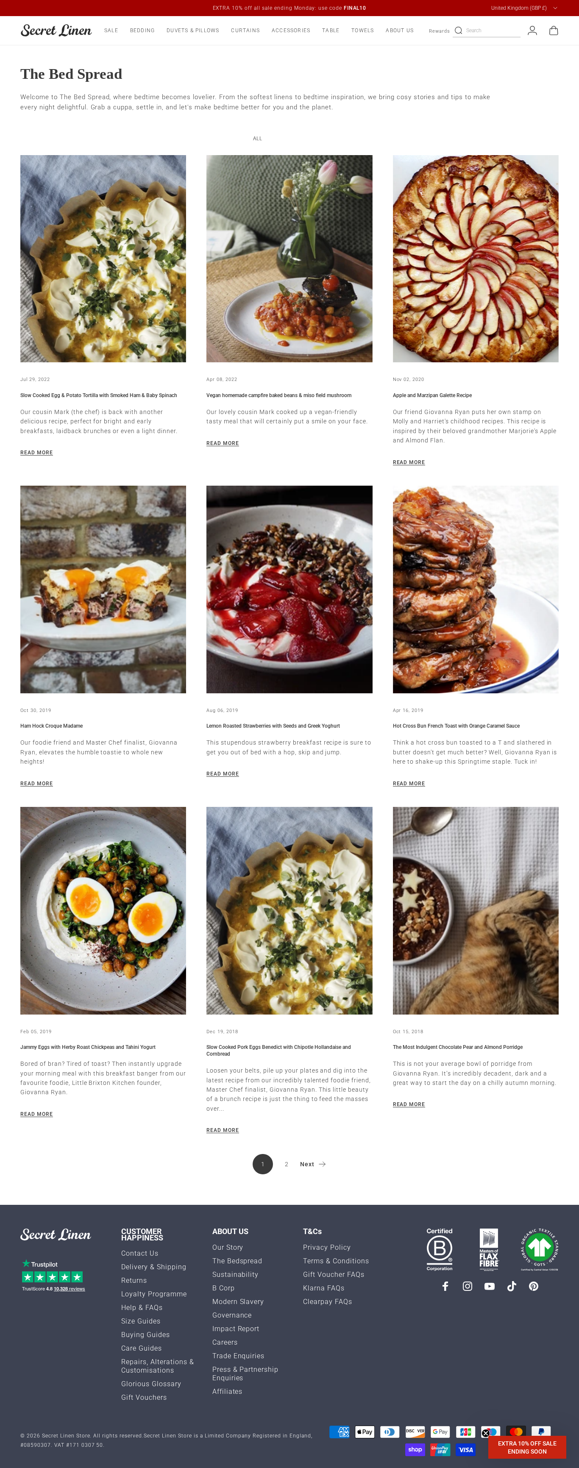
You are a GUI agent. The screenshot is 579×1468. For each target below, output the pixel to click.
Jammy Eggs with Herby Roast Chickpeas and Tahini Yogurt (88, 1047)
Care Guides (141, 1348)
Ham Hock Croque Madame (51, 726)
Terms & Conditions (336, 1261)
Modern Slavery (238, 1302)
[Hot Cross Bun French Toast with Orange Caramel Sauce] (476, 589)
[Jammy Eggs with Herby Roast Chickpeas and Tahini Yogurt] (103, 910)
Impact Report (236, 1329)
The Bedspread (237, 1261)
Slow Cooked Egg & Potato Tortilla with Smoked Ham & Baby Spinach (98, 395)
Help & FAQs (142, 1308)
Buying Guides (145, 1335)
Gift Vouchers (144, 1397)
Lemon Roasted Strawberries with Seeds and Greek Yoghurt (273, 726)
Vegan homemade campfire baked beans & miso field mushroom (278, 395)
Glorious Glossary (151, 1384)
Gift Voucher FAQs (334, 1275)
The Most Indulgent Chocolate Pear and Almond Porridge (458, 1047)
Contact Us (140, 1253)
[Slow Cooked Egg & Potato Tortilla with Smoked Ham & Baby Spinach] (103, 258)
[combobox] (525, 8)
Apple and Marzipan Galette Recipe (432, 395)
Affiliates (227, 1391)
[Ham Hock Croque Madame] (103, 589)
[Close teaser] (486, 1433)
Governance (232, 1315)
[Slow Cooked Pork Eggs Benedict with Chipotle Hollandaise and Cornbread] (289, 910)
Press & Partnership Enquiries (245, 1373)
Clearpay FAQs (327, 1302)
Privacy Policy (327, 1247)
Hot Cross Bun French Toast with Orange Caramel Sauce (456, 726)
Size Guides (141, 1321)
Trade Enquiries (238, 1356)
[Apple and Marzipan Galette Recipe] (476, 258)
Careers (225, 1342)
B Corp (223, 1288)
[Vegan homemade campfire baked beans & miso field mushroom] (289, 258)
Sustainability (235, 1275)
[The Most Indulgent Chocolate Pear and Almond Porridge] (476, 910)
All (258, 139)
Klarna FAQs (324, 1288)
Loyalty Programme (154, 1294)
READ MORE (36, 453)
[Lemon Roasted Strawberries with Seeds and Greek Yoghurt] (289, 589)
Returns (134, 1280)
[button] (527, 1447)
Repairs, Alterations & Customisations (157, 1366)
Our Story (228, 1247)
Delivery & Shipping (154, 1267)
